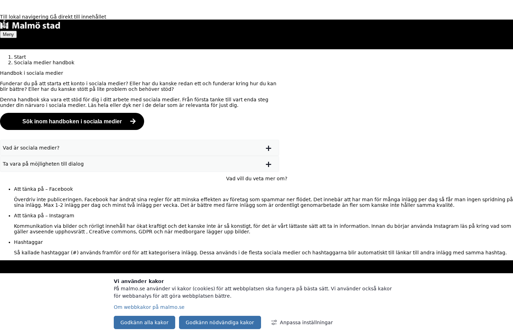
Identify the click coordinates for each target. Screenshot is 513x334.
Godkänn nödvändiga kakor (220, 322)
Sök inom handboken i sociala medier (72, 121)
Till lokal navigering (25, 17)
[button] (139, 148)
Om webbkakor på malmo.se (149, 307)
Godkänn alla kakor (144, 322)
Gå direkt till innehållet (78, 17)
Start (20, 57)
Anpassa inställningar (306, 322)
